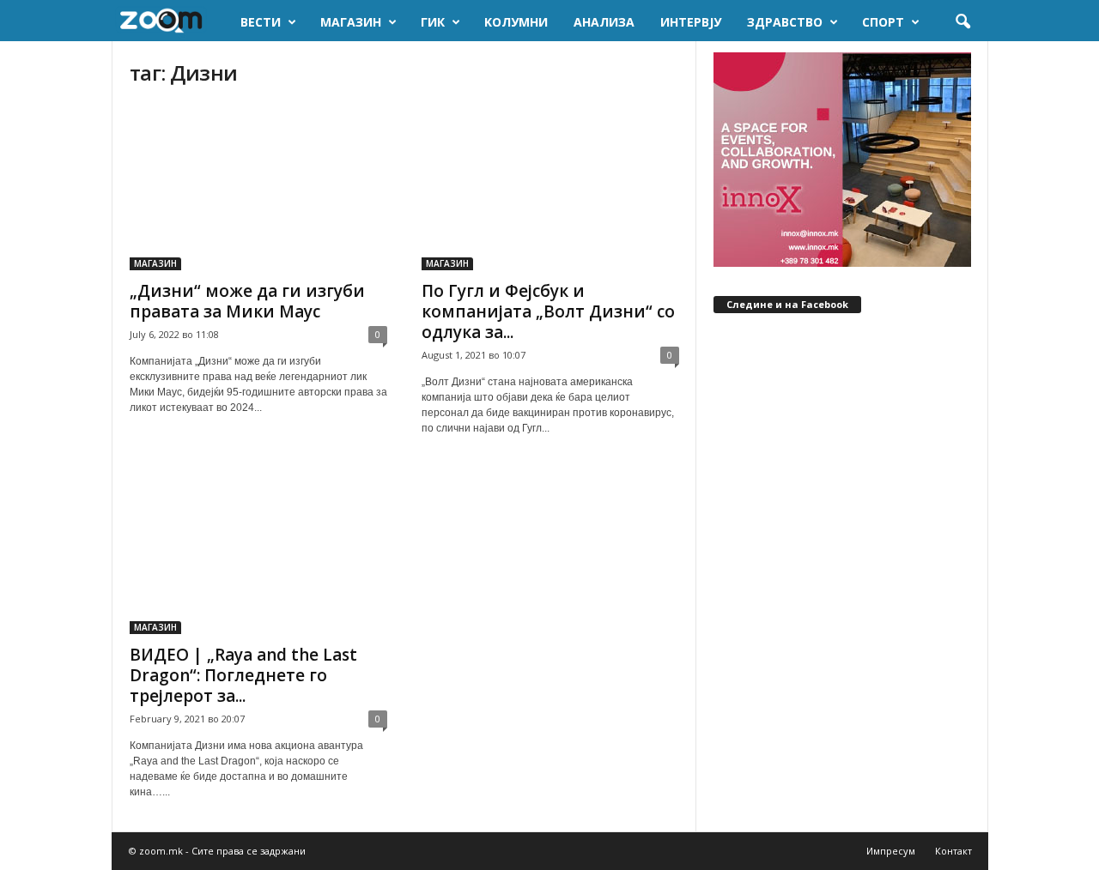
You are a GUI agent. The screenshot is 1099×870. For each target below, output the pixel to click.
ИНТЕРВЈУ (690, 22)
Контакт (953, 850)
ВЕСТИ (260, 22)
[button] (962, 22)
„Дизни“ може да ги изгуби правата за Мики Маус (247, 301)
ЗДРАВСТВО (785, 22)
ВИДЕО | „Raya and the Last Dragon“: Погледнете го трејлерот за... (243, 675)
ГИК (433, 22)
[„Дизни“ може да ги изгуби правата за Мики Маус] (258, 187)
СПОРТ (883, 22)
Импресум (890, 850)
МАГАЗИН (350, 22)
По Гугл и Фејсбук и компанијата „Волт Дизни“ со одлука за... (548, 311)
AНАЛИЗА (604, 22)
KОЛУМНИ (516, 22)
